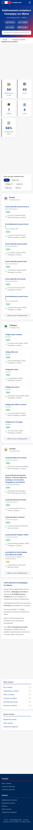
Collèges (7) (8, 184)
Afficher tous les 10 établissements (17, 573)
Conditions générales (8, 786)
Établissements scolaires (9, 800)
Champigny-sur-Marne (18, 39)
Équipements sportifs (9, 719)
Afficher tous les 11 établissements (17, 438)
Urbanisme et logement (10, 726)
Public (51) (8, 188)
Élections (4, 806)
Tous (6, 180)
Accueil (5, 39)
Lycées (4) (19, 184)
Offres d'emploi (8, 723)
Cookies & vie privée (8, 789)
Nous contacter (6, 783)
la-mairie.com (17, 820)
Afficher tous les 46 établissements (17, 315)
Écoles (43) (15, 180)
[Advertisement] (16, 61)
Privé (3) (18, 188)
